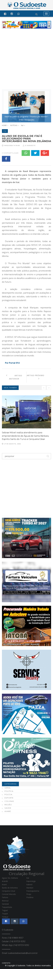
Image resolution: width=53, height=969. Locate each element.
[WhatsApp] (26, 153)
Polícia (8, 794)
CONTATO (6, 963)
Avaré (8, 811)
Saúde (8, 808)
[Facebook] (6, 159)
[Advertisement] (26, 58)
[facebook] (5, 14)
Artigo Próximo (39, 375)
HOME (4, 125)
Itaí (22, 125)
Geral (8, 788)
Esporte (9, 798)
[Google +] (45, 153)
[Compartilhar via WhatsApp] (18, 14)
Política (9, 791)
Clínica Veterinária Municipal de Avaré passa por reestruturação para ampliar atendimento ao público (26, 435)
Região (8, 805)
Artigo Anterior (14, 377)
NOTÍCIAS (13, 125)
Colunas (9, 801)
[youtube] (12, 14)
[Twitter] (35, 153)
